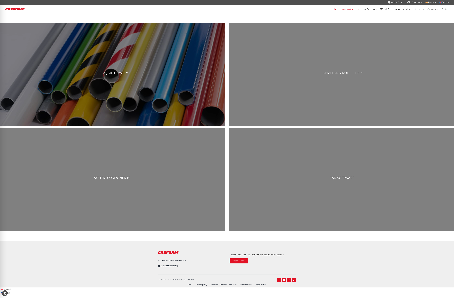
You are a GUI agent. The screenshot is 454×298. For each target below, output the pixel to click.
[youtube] (284, 280)
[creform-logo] (15, 9)
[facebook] (279, 280)
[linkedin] (294, 280)
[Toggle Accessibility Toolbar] (5, 293)
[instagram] (289, 280)
